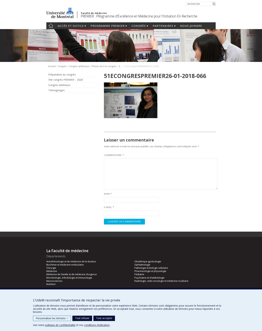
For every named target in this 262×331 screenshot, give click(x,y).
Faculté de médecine (94, 13)
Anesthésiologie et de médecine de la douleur (71, 261)
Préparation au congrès (62, 74)
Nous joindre (191, 25)
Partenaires (163, 25)
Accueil (50, 25)
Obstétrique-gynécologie (147, 261)
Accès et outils (71, 25)
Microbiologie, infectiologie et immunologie (69, 277)
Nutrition (51, 284)
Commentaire (114, 155)
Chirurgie (51, 267)
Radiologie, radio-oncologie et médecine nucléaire (161, 280)
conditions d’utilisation (97, 325)
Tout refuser (82, 318)
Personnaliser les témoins (52, 318)
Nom (108, 193)
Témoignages (56, 90)
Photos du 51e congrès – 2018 (107, 66)
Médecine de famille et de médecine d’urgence (71, 274)
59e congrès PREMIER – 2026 (65, 79)
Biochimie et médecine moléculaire (65, 264)
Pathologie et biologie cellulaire (151, 267)
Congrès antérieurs (79, 66)
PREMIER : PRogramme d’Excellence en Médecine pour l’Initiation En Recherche (139, 16)
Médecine (51, 271)
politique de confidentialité (60, 325)
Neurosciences (54, 280)
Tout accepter (104, 318)
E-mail (109, 207)
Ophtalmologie (142, 264)
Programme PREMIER (108, 25)
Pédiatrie (139, 274)
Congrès (139, 25)
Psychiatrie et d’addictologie (149, 277)
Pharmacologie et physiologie (150, 271)
